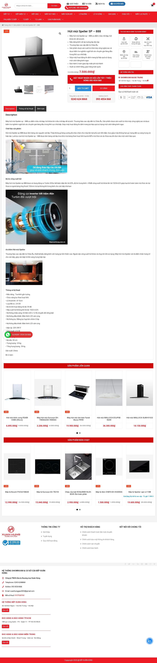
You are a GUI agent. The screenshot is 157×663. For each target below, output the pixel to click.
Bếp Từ (7, 14)
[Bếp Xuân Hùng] (6, 6)
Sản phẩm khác (54, 19)
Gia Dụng (112, 14)
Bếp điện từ (21, 14)
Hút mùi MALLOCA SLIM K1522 (139, 418)
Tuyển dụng (47, 536)
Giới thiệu (74, 4)
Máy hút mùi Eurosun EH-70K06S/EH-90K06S (48, 419)
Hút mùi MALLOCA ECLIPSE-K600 (109, 419)
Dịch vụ (101, 4)
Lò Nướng (83, 14)
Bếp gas (35, 14)
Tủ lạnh (38, 19)
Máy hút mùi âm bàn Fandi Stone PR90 (78, 419)
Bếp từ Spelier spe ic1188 (140, 492)
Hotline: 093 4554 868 (78, 8)
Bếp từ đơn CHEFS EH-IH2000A (109, 492)
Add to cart (83, 88)
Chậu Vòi (125, 14)
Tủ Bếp (26, 19)
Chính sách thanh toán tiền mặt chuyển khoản (97, 533)
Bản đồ (5, 610)
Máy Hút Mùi (50, 14)
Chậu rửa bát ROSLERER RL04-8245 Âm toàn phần (78, 493)
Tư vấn (88, 4)
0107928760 (19, 595)
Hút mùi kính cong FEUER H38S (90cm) (17, 419)
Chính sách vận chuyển (91, 544)
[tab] (10, 109)
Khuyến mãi (118, 4)
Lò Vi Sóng (97, 14)
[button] (77, 433)
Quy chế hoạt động (50, 541)
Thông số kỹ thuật (26, 109)
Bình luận (41, 109)
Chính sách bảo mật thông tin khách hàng (98, 539)
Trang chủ (7, 25)
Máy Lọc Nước (142, 14)
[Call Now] (8, 335)
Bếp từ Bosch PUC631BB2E (17, 492)
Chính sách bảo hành (90, 548)
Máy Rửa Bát (67, 14)
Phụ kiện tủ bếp (10, 19)
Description (10, 109)
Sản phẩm (16, 25)
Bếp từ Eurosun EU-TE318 (48, 492)
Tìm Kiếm (54, 6)
